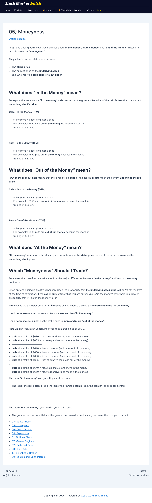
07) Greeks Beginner (23, 441)
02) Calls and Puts (22, 445)
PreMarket (49, 10)
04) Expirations (20, 433)
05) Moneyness (20, 425)
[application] (23, 10)
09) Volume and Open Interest (29, 456)
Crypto (90, 10)
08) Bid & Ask (19, 448)
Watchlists (66, 10)
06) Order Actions (22, 429)
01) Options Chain (22, 437)
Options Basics (17, 38)
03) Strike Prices (21, 421)
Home (8, 10)
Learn (100, 10)
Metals (77, 10)
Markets (18, 10)
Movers (32, 10)
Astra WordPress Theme (94, 495)
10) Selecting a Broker (24, 452)
